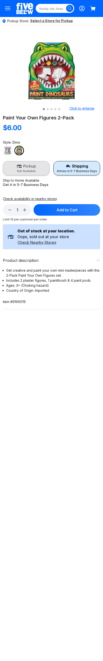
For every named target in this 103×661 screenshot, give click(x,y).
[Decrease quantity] (10, 210)
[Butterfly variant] (7, 150)
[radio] (26, 168)
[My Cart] (92, 8)
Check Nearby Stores (36, 243)
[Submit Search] (69, 8)
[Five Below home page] (24, 8)
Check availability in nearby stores (30, 199)
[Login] (82, 8)
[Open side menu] (7, 8)
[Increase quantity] (24, 210)
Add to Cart (67, 209)
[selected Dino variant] (19, 150)
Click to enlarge (81, 108)
